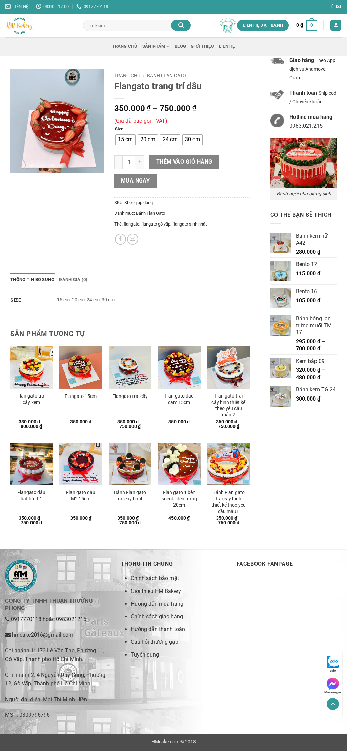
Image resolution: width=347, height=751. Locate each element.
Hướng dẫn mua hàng (157, 604)
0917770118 (26, 619)
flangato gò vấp (155, 224)
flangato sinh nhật (189, 224)
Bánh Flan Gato (166, 75)
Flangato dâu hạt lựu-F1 (31, 496)
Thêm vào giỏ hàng (184, 162)
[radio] (125, 140)
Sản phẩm (153, 46)
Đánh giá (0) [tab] (73, 279)
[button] (306, 25)
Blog (180, 46)
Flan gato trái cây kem (31, 399)
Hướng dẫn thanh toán (158, 629)
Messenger (332, 692)
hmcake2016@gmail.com (42, 634)
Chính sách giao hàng (157, 616)
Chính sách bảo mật (155, 578)
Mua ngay (135, 181)
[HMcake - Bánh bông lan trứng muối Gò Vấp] (39, 25)
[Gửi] (181, 25)
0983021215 (71, 619)
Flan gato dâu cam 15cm (179, 399)
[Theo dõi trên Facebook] (332, 6)
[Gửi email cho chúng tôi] (338, 6)
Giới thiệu (202, 46)
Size (119, 129)
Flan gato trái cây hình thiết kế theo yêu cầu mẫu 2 (228, 405)
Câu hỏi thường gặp (154, 642)
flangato (131, 224)
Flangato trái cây (130, 396)
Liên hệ (227, 46)
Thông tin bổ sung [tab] (32, 279)
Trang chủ (124, 46)
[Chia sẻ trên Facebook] (120, 239)
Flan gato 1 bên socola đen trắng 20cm (179, 499)
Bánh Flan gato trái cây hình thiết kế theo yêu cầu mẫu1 (228, 502)
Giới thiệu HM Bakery (156, 591)
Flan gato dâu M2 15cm (80, 496)
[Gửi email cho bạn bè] (132, 239)
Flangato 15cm (81, 396)
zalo (333, 670)
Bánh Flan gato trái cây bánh (130, 496)
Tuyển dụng (145, 654)
